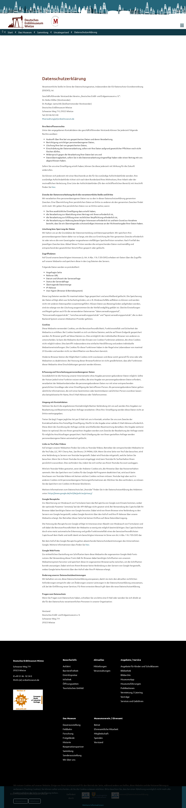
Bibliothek (126, 670)
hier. (88, 544)
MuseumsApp (127, 679)
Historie (67, 742)
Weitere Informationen (93, 805)
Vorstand (98, 742)
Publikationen (128, 688)
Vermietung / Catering (132, 692)
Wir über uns (69, 759)
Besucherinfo (70, 659)
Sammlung (68, 751)
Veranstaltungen (102, 670)
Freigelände (69, 737)
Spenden (98, 737)
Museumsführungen (131, 683)
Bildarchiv (126, 675)
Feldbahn (67, 729)
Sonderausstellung (72, 755)
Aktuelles (99, 659)
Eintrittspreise (70, 675)
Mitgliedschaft (101, 733)
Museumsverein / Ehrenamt (108, 718)
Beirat (97, 724)
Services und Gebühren (132, 701)
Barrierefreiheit (70, 670)
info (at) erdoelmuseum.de (27, 680)
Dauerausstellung (72, 724)
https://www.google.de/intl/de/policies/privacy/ (70, 493)
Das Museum (69, 718)
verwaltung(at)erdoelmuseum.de (59, 118)
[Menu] (182, 25)
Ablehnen (34, 801)
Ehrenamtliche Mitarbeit (106, 729)
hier (53, 187)
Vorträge (125, 696)
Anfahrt (67, 666)
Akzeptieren (20, 801)
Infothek (67, 679)
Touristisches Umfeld (73, 688)
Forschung (68, 733)
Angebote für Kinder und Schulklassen (140, 666)
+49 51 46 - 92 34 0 (23, 676)
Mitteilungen (100, 666)
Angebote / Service (131, 659)
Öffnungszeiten (71, 683)
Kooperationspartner (73, 746)
